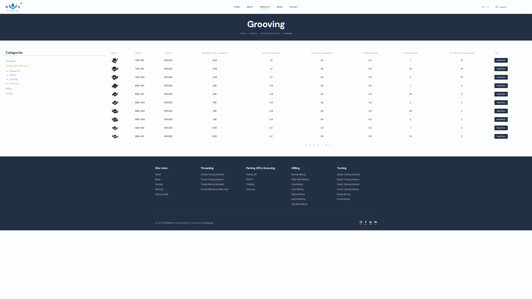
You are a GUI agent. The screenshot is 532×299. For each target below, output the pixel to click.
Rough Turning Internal (348, 179)
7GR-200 (140, 77)
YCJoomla (208, 223)
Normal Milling (298, 174)
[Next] (330, 145)
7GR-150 (139, 68)
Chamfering (297, 184)
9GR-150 (139, 136)
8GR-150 (139, 94)
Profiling (13, 79)
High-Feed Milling (300, 179)
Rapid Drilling (298, 194)
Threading (10, 61)
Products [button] (265, 7)
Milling (9, 88)
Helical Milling (298, 199)
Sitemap (159, 189)
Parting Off (14, 71)
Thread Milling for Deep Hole (214, 189)
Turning (9, 93)
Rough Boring (343, 194)
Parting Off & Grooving (17, 65)
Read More (501, 60)
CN (487, 7)
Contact (293, 7)
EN (483, 7)
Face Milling (297, 189)
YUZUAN (167, 223)
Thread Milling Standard (212, 184)
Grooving (14, 83)
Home (237, 7)
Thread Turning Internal (212, 179)
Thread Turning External (212, 174)
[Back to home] (14, 6)
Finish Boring (343, 199)
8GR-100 (139, 85)
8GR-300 (140, 119)
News (279, 7)
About (250, 7)
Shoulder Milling (299, 204)
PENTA (12, 75)
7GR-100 (139, 60)
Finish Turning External (348, 184)
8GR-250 (140, 110)
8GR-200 (140, 102)
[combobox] (509, 7)
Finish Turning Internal (348, 189)
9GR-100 (139, 127)
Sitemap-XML (161, 194)
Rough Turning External (348, 174)
